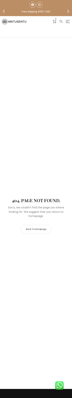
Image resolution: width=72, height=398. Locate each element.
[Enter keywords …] (61, 21)
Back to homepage (36, 229)
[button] (4, 11)
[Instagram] (40, 5)
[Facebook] (33, 5)
